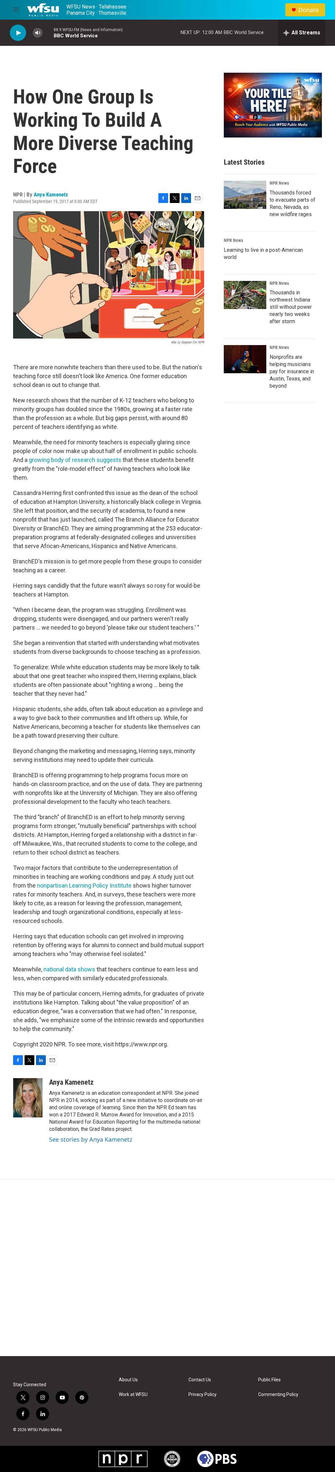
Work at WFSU (133, 1394)
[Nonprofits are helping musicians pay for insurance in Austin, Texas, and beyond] (245, 359)
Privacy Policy (202, 1394)
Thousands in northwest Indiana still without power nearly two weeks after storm (291, 306)
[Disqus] (167, 1268)
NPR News (279, 183)
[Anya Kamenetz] (28, 1097)
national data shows (69, 969)
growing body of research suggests (75, 459)
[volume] (37, 33)
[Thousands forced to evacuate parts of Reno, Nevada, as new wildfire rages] (245, 195)
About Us (128, 1379)
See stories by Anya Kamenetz (90, 1139)
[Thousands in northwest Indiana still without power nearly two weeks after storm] (245, 295)
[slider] (48, 32)
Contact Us (199, 1379)
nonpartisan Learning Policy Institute (85, 885)
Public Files (269, 1379)
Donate (308, 10)
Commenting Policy (278, 1394)
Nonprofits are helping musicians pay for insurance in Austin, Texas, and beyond (292, 371)
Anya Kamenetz (51, 194)
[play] (18, 33)
